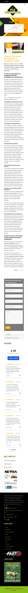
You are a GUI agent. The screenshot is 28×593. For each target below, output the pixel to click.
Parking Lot (17, 65)
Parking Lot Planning (15, 67)
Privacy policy (8, 548)
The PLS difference (9, 546)
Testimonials (8, 536)
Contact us (7, 544)
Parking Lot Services (9, 532)
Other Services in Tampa (12, 338)
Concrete (8, 334)
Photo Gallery (8, 539)
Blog (20, 25)
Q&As (6, 534)
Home (15, 25)
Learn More (13, 508)
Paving (16, 69)
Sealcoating (7, 70)
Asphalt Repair (15, 27)
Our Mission (8, 529)
